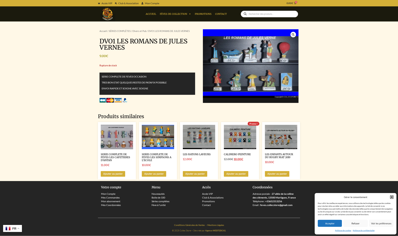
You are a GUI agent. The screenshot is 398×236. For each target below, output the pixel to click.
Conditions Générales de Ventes (189, 225)
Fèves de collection (173, 13)
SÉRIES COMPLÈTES (120, 31)
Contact (221, 13)
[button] (391, 197)
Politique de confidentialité (364, 230)
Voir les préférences (381, 223)
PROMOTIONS (203, 13)
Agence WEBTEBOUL (215, 230)
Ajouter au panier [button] (113, 173)
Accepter (330, 223)
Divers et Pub (139, 31)
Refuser (356, 223)
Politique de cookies (343, 230)
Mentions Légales (215, 225)
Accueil (151, 13)
